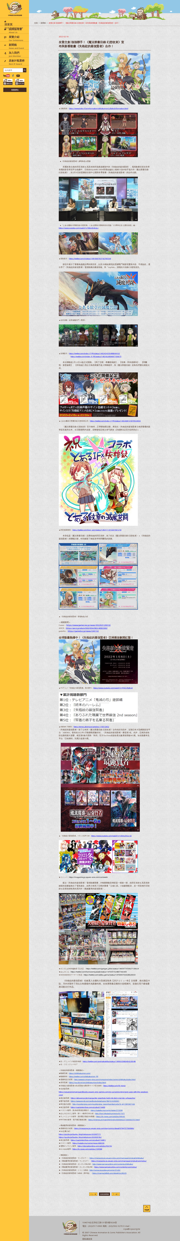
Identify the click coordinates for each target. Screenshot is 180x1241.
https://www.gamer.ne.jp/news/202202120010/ (88, 625)
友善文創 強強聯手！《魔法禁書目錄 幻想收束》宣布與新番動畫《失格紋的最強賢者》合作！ (84, 23)
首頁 (36, 23)
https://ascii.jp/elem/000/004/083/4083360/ (87, 628)
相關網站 (15, 90)
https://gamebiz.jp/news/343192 (83, 631)
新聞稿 (43, 23)
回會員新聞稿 (104, 1194)
